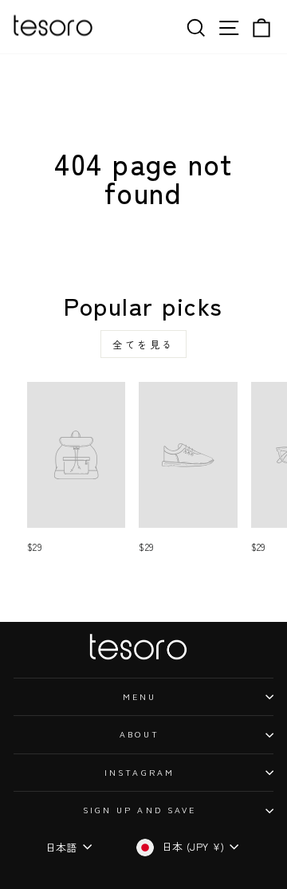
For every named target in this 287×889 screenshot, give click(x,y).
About (139, 734)
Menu (139, 696)
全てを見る (143, 344)
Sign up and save (139, 810)
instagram (139, 772)
